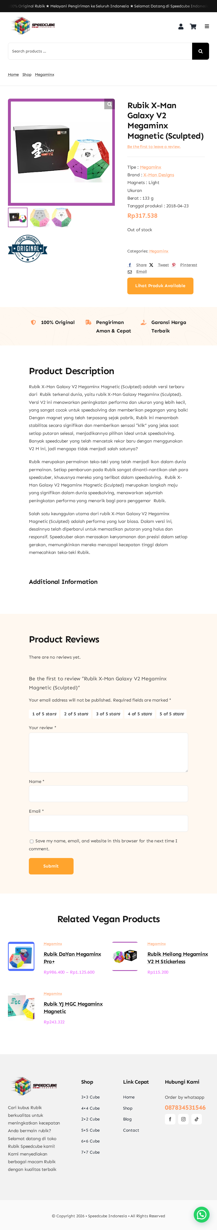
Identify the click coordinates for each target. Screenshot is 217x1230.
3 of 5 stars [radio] (108, 713)
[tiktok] (196, 1119)
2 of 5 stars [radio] (76, 713)
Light (153, 182)
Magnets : (137, 182)
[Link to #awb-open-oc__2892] (207, 26)
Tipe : (133, 167)
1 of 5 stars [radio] (44, 713)
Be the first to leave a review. (154, 146)
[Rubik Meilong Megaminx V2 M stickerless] (125, 945)
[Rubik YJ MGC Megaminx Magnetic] (21, 995)
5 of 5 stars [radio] (171, 713)
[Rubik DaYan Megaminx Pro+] (21, 945)
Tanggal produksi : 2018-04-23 (158, 205)
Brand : (135, 174)
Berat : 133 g (140, 198)
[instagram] (183, 1119)
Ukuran (134, 190)
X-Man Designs (158, 174)
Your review (42, 727)
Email (36, 811)
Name (36, 781)
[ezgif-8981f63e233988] (33, 17)
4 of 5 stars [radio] (140, 713)
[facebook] (170, 1119)
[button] (109, 104)
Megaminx (150, 167)
